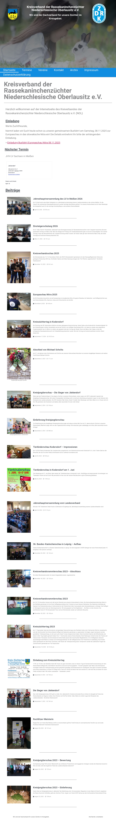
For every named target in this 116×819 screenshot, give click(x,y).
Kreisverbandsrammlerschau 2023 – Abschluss (57, 571)
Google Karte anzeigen (14, 174)
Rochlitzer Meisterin (43, 719)
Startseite (9, 70)
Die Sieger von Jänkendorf (46, 690)
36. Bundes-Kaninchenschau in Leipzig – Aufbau (57, 544)
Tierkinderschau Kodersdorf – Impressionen (55, 447)
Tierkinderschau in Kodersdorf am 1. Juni (53, 470)
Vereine (43, 70)
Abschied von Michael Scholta (48, 349)
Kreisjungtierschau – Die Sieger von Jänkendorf (56, 392)
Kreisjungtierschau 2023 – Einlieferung (52, 787)
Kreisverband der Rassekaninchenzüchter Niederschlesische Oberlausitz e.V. (55, 8)
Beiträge (13, 190)
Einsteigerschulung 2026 (45, 226)
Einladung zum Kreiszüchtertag (48, 660)
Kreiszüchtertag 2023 (44, 626)
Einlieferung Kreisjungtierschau (48, 420)
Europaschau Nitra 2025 (45, 294)
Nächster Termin (16, 149)
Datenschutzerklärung (17, 74)
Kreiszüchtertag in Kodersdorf (48, 322)
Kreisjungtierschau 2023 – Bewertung (52, 760)
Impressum (91, 70)
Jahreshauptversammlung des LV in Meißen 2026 (57, 199)
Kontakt (59, 70)
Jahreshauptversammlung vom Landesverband (56, 503)
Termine (27, 70)
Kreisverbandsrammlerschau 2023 (50, 598)
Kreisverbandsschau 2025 (46, 253)
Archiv (74, 70)
